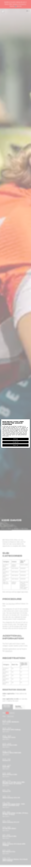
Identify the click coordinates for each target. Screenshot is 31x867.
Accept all (15, 442)
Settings (15, 439)
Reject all (15, 445)
